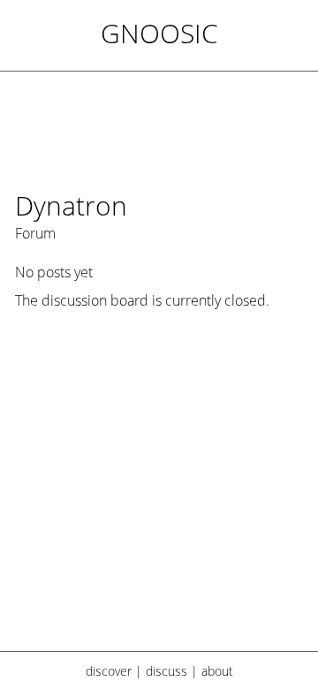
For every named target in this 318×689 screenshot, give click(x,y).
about (217, 670)
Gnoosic (159, 33)
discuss (166, 670)
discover (109, 670)
